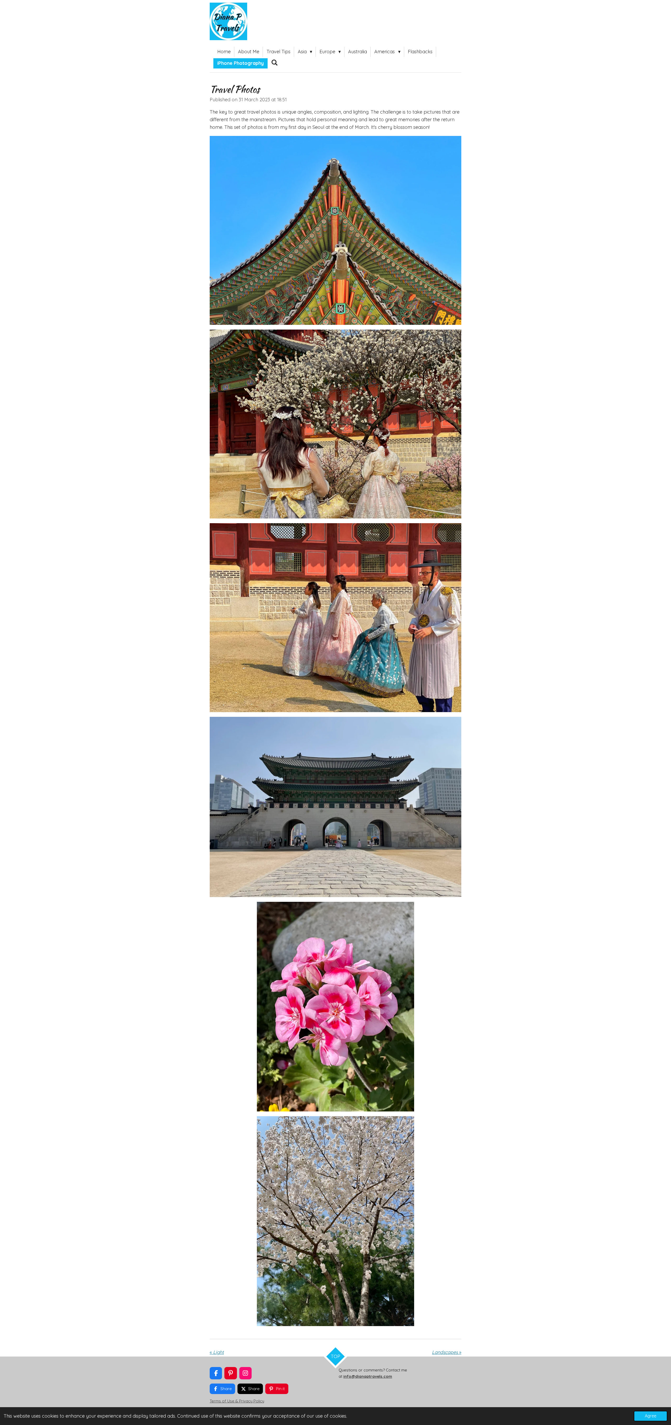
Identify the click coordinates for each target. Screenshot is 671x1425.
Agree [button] (650, 1415)
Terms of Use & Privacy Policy (237, 1400)
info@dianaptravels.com (367, 1376)
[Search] (274, 62)
